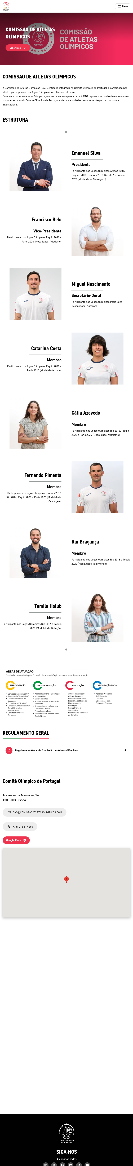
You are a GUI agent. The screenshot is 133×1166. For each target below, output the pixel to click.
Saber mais (15, 47)
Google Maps (13, 840)
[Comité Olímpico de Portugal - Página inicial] (6, 6)
